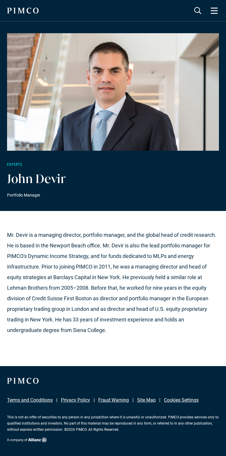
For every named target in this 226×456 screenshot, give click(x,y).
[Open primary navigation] (214, 10)
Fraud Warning (113, 400)
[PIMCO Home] (23, 11)
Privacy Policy (75, 400)
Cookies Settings (181, 400)
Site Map (146, 400)
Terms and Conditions (30, 400)
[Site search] (197, 10)
